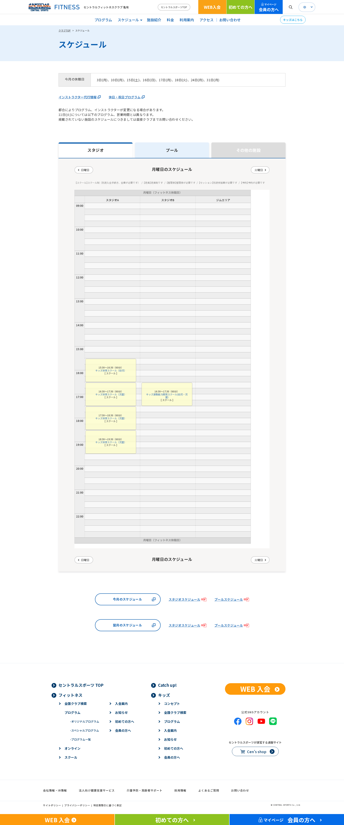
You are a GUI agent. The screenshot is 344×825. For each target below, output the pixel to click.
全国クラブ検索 (75, 703)
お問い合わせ (230, 19)
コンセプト (172, 703)
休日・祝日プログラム (125, 97)
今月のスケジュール (127, 599)
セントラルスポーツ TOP (81, 685)
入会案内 (121, 703)
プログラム (103, 19)
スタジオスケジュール (184, 599)
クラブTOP (65, 30)
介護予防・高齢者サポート (144, 790)
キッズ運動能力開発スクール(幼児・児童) (167, 396)
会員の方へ (269, 7)
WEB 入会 (255, 689)
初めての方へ (240, 7)
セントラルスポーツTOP (174, 7)
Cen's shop (256, 751)
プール (172, 150)
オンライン (72, 748)
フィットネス (70, 695)
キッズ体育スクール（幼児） (110, 370)
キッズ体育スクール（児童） (110, 394)
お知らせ (121, 712)
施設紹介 (154, 19)
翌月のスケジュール (127, 625)
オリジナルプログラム (84, 721)
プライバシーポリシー (77, 805)
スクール (70, 757)
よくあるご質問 (208, 790)
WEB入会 (212, 7)
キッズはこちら (293, 20)
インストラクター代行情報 (78, 97)
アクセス (206, 19)
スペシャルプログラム (84, 730)
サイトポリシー (52, 805)
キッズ (164, 695)
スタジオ (95, 150)
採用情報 (180, 790)
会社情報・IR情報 (55, 790)
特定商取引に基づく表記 (107, 805)
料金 (170, 19)
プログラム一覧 (80, 739)
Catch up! (167, 685)
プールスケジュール (228, 599)
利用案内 (187, 19)
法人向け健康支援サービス (97, 790)
